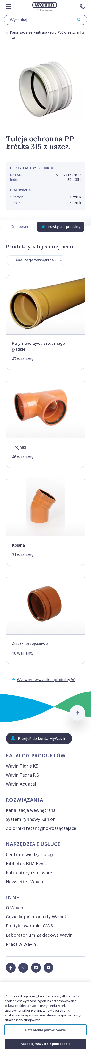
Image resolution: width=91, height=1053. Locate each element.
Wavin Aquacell (21, 784)
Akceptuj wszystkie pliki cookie (45, 1044)
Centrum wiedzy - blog (29, 854)
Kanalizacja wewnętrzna (31, 810)
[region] (45, 1017)
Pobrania (24, 226)
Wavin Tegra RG (22, 775)
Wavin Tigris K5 (22, 766)
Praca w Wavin (21, 944)
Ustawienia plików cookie (45, 1030)
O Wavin (14, 908)
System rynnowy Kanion (31, 819)
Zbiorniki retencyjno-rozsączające (41, 828)
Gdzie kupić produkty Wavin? (36, 917)
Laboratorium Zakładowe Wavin (39, 935)
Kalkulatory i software (29, 873)
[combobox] (45, 20)
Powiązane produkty (64, 226)
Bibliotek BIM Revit (26, 863)
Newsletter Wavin (24, 882)
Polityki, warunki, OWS (29, 926)
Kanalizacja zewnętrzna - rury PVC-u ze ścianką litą (47, 34)
